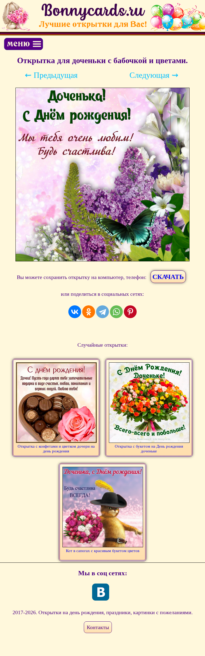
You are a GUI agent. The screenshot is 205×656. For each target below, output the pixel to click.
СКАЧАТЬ (168, 276)
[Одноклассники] (88, 311)
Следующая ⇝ (153, 75)
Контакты (98, 627)
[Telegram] (102, 311)
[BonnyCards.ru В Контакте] (100, 592)
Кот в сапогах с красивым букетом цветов (102, 551)
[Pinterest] (130, 311)
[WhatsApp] (116, 311)
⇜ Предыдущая (51, 75)
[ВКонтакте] (74, 311)
